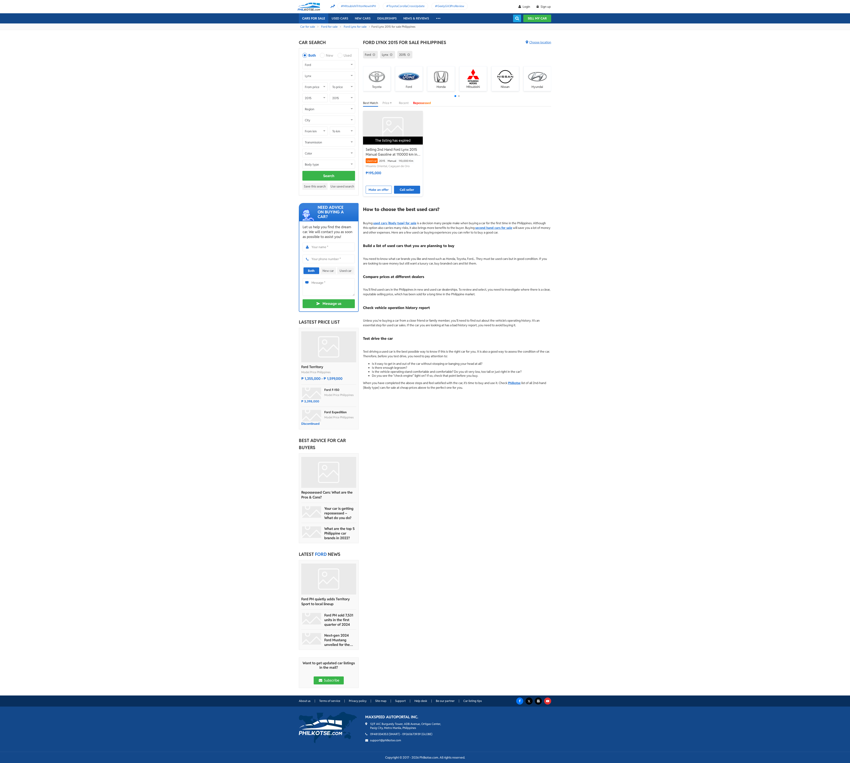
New (329, 55)
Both (312, 55)
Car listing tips (472, 701)
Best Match (370, 103)
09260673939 (411, 734)
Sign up (545, 7)
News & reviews (416, 18)
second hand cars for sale (493, 228)
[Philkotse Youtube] (547, 701)
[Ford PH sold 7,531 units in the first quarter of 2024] (311, 618)
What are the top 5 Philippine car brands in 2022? (339, 533)
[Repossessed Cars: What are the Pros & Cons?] (328, 472)
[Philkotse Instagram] (538, 701)
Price (386, 103)
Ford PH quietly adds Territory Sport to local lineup (325, 601)
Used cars (340, 18)
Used (348, 55)
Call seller (407, 190)
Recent (404, 103)
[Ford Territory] (328, 346)
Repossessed (422, 103)
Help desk (420, 701)
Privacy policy (358, 701)
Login (526, 7)
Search (328, 176)
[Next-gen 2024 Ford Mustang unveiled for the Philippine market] (311, 639)
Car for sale (307, 27)
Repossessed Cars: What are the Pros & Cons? (327, 495)
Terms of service (329, 701)
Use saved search (342, 186)
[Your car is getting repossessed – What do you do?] (311, 512)
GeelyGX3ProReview (450, 6)
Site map (380, 701)
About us (305, 701)
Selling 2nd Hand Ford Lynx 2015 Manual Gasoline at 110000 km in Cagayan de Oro (391, 152)
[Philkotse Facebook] (519, 701)
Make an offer (379, 190)
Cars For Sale (313, 18)
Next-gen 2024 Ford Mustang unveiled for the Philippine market (338, 640)
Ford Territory (312, 367)
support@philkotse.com (385, 740)
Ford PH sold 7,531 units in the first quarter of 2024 (338, 620)
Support (400, 701)
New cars (363, 18)
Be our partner (445, 701)
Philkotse (514, 383)
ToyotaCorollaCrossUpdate (407, 6)
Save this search (315, 186)
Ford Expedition (335, 412)
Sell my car (537, 18)
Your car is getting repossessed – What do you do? (339, 513)
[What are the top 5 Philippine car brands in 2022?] (311, 532)
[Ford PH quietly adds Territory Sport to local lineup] (328, 579)
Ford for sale (329, 27)
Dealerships (387, 18)
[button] (455, 96)
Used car (346, 271)
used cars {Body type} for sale (394, 223)
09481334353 (379, 734)
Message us (332, 303)
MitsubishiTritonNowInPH (359, 6)
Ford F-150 (331, 390)
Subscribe (331, 680)
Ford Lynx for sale (355, 27)
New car (328, 271)
